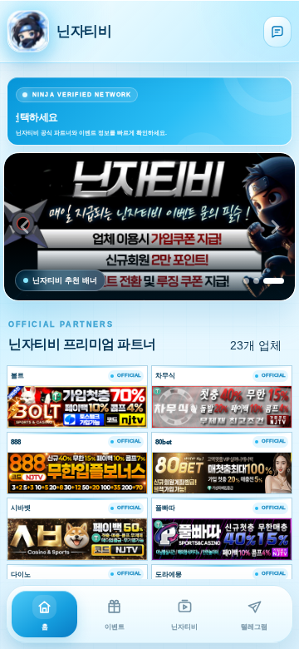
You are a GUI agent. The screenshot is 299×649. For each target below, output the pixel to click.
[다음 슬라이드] (275, 227)
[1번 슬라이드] (246, 281)
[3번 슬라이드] (273, 281)
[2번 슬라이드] (256, 281)
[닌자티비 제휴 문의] (277, 31)
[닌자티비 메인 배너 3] (149, 226)
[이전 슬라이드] (24, 227)
